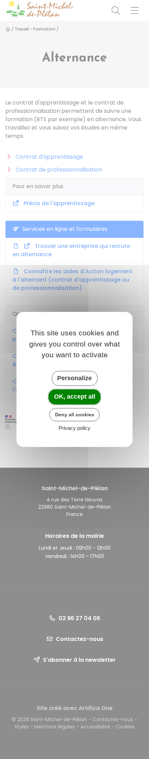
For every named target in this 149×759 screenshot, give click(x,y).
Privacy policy (74, 428)
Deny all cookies (74, 414)
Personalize (74, 378)
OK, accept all (74, 396)
